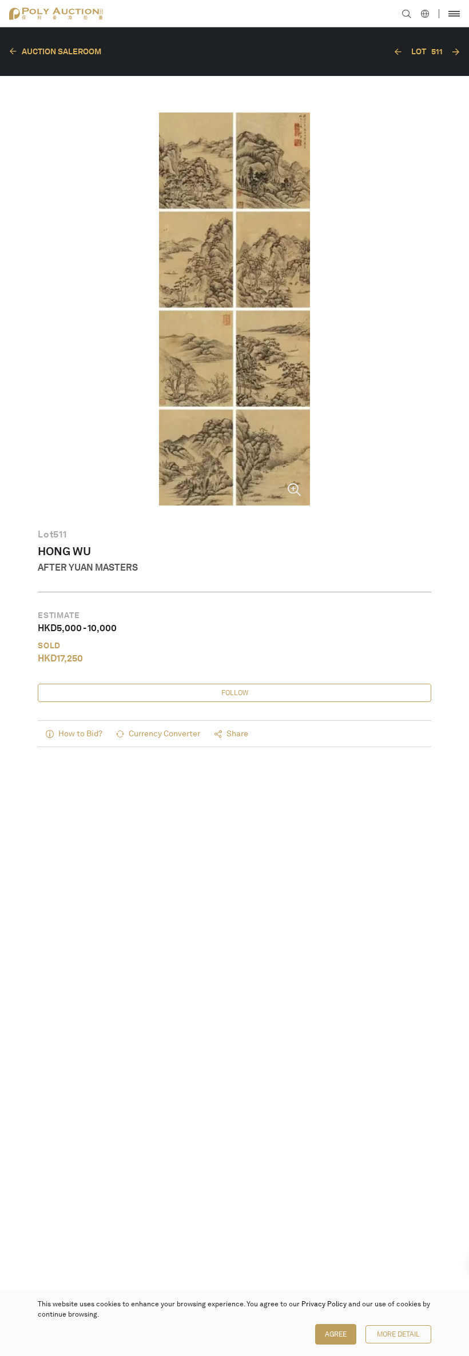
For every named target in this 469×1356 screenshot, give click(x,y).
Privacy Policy (324, 1304)
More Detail (398, 1334)
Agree (336, 1334)
